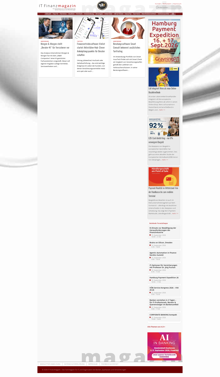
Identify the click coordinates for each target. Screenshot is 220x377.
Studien (71, 14)
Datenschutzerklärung (74, 364)
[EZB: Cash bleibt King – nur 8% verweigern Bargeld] (164, 126)
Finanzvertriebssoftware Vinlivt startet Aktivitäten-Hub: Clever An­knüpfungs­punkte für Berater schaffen (91, 49)
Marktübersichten (149, 14)
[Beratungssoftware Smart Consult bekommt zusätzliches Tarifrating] (128, 28)
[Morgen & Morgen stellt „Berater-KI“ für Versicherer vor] (56, 28)
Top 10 (55, 14)
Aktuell (48, 14)
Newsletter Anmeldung (50, 364)
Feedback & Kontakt (109, 364)
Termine (63, 14)
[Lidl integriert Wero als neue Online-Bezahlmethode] (164, 76)
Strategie (99, 14)
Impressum (177, 4)
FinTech (79, 14)
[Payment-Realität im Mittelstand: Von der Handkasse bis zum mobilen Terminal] (164, 176)
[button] (173, 14)
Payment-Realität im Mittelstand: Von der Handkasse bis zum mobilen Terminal (163, 192)
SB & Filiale (118, 14)
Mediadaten (166, 4)
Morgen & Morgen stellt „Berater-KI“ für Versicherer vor (55, 45)
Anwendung (89, 14)
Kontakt (158, 4)
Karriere (136, 14)
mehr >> (162, 110)
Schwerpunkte (163, 14)
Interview (108, 14)
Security (128, 14)
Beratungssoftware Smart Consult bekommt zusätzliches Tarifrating (126, 47)
